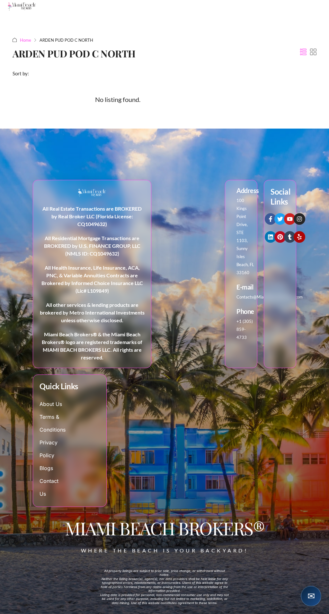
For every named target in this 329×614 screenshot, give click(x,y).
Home (25, 40)
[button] (303, 52)
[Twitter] (280, 219)
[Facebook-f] (270, 219)
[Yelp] (299, 237)
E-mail (244, 287)
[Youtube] (290, 219)
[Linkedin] (270, 237)
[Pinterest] (280, 237)
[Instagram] (299, 219)
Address (247, 190)
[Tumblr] (290, 237)
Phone (245, 311)
